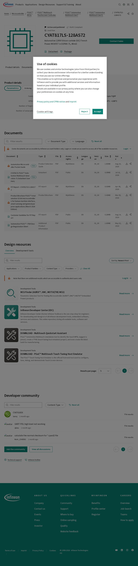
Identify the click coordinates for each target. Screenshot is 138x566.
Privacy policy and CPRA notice (51, 101)
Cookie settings (45, 111)
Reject (84, 111)
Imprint (73, 101)
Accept (97, 111)
